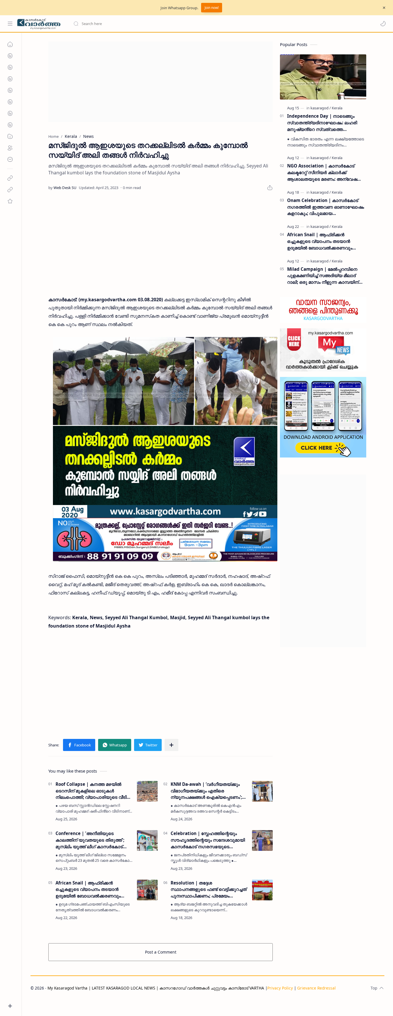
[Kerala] (337, 107)
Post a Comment (160, 952)
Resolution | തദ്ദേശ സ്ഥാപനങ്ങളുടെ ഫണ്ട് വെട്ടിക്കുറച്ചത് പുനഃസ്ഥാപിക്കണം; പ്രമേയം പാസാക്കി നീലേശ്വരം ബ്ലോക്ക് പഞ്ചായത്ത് (209, 889)
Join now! (212, 7)
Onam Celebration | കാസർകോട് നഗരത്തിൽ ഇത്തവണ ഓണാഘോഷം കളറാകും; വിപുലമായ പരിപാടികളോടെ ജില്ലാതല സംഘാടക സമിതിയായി (325, 207)
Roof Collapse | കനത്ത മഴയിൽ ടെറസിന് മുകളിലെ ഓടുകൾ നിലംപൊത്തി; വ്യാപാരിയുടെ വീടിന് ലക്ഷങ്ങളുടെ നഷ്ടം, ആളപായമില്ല (93, 790)
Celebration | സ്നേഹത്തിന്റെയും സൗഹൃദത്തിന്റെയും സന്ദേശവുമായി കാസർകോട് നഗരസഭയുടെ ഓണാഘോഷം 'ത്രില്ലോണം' (208, 840)
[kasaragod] (320, 107)
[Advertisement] (160, 81)
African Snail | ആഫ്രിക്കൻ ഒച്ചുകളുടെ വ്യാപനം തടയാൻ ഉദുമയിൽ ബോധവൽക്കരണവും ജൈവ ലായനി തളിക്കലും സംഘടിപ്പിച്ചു (88, 889)
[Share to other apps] (171, 745)
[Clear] (163, 24)
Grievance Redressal (316, 988)
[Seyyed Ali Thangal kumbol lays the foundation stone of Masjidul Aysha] (165, 449)
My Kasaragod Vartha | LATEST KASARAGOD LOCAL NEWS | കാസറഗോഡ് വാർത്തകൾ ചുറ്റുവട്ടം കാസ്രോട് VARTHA (155, 988)
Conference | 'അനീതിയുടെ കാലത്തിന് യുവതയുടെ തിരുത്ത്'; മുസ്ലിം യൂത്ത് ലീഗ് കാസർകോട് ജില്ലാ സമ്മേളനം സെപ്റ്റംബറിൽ (90, 840)
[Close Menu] (384, 7)
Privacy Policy (280, 988)
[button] (383, 23)
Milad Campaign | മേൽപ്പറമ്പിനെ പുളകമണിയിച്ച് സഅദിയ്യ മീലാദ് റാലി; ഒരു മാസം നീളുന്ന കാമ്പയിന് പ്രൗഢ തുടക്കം (323, 275)
